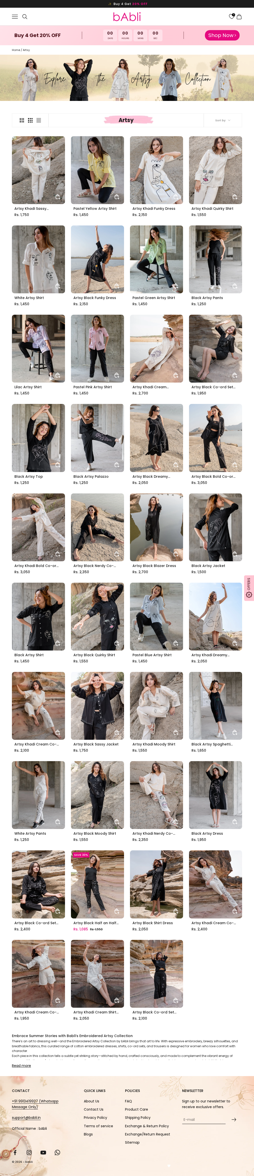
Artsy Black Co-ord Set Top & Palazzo (153, 1012)
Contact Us (93, 1109)
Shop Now (220, 35)
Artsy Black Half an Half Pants (94, 923)
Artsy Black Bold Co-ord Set (213, 476)
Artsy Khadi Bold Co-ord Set (36, 565)
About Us (91, 1101)
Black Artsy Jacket (208, 565)
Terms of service (98, 1126)
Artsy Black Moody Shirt (94, 833)
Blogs (88, 1134)
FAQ (128, 1101)
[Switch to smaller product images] (30, 120)
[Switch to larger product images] (22, 120)
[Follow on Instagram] (29, 1152)
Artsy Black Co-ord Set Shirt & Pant (35, 923)
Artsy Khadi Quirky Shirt (212, 208)
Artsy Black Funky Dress (94, 297)
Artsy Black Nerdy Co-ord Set (93, 565)
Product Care (136, 1109)
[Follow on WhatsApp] (57, 1152)
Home (16, 50)
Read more (21, 1065)
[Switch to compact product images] (38, 120)
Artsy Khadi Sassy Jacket (30, 208)
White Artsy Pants (30, 833)
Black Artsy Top (28, 476)
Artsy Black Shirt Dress (152, 922)
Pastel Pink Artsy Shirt (92, 387)
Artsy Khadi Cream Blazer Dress (149, 387)
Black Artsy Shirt (29, 655)
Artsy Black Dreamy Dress (150, 476)
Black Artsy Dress (207, 833)
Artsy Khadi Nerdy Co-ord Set (152, 833)
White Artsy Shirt (29, 297)
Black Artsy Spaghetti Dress (210, 744)
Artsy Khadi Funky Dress (153, 208)
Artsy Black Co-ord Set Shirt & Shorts (212, 387)
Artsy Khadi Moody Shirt (153, 744)
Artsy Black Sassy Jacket (96, 744)
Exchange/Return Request (147, 1134)
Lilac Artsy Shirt (28, 387)
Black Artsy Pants (207, 297)
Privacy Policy (95, 1117)
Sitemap (132, 1142)
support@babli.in (26, 1117)
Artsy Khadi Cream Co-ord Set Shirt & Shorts (35, 1012)
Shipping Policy (138, 1117)
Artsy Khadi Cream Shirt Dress (94, 1012)
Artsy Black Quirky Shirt (94, 655)
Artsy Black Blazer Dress (154, 565)
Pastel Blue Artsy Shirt (152, 655)
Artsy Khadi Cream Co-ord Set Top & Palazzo (35, 744)
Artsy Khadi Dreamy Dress (209, 655)
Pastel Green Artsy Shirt (153, 297)
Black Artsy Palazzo (91, 476)
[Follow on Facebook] (15, 1152)
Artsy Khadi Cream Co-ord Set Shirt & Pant (212, 923)
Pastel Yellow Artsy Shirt (95, 208)
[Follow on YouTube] (43, 1152)
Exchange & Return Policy (147, 1126)
